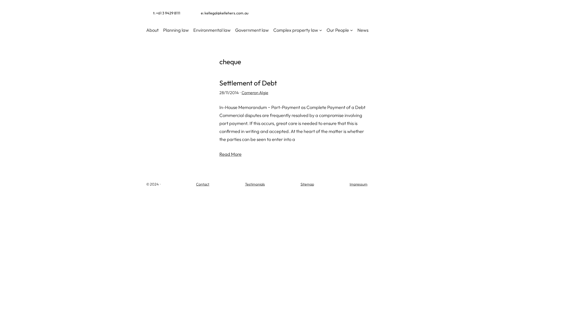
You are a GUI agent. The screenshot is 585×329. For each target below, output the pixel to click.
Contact (202, 184)
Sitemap (307, 184)
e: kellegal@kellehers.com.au (224, 13)
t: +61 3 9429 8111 (166, 13)
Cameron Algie (255, 92)
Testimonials (255, 184)
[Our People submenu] (351, 30)
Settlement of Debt (248, 83)
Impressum (358, 184)
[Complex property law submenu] (320, 30)
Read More (230, 154)
